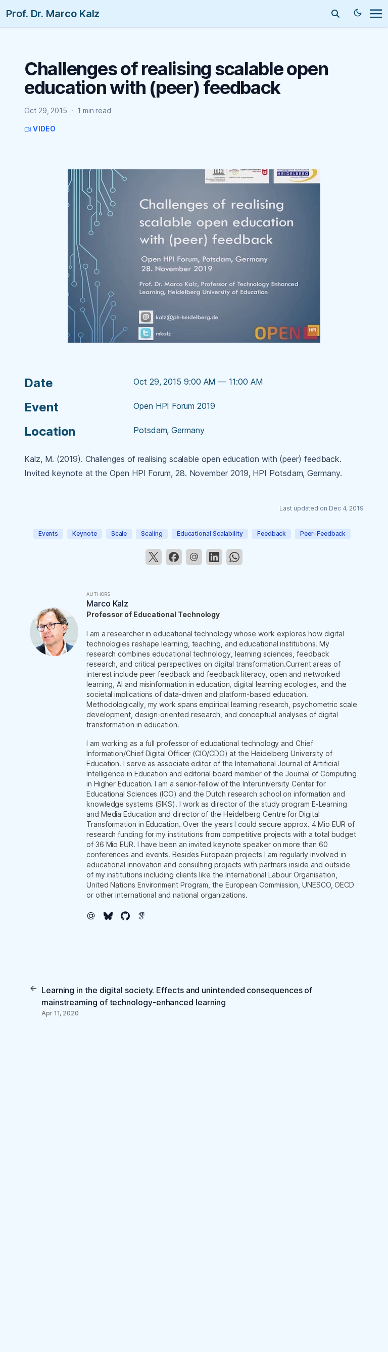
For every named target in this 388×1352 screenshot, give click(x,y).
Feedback (271, 533)
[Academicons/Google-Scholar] (146, 915)
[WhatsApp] (234, 557)
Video (43, 128)
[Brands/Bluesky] (112, 915)
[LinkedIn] (214, 557)
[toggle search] (335, 14)
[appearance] (358, 12)
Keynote (84, 533)
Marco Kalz (107, 603)
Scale (119, 533)
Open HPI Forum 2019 (174, 406)
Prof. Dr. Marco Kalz (53, 14)
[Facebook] (174, 557)
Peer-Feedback (323, 533)
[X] (154, 557)
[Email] (194, 557)
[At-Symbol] (95, 915)
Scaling (151, 533)
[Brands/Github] (129, 915)
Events (48, 533)
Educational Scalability (210, 533)
